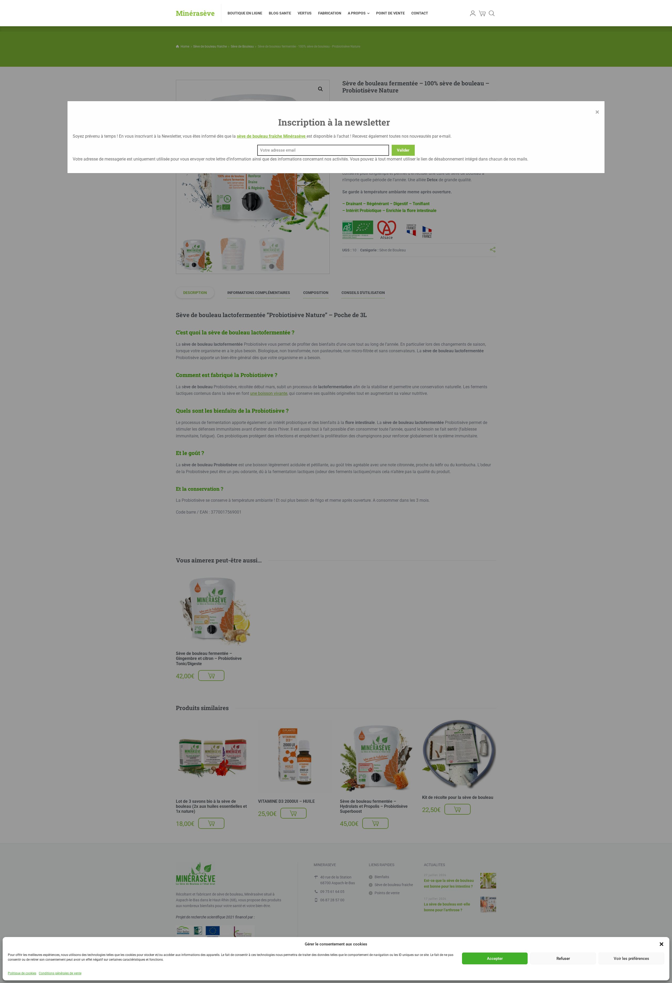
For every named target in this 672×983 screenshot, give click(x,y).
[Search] (491, 13)
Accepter (495, 958)
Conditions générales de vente (60, 973)
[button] (661, 944)
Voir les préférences (631, 958)
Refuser (563, 958)
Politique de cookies (22, 973)
